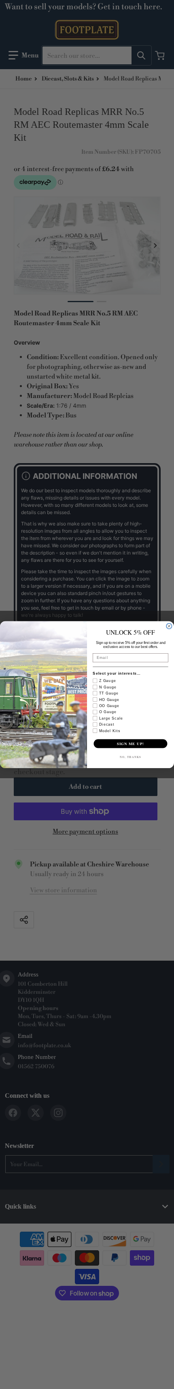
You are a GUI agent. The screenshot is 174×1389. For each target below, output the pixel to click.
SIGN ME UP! (130, 743)
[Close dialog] (169, 626)
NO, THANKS (130, 756)
